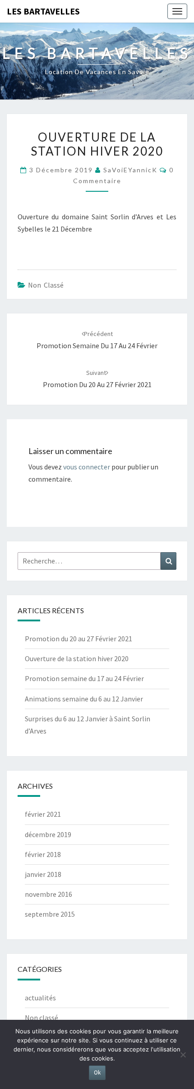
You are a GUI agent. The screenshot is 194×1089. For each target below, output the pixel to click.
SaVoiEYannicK (130, 170)
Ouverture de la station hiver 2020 (77, 658)
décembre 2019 (48, 834)
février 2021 (43, 814)
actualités (40, 997)
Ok (97, 1072)
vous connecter (86, 466)
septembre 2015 (50, 914)
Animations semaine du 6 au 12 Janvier (84, 698)
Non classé (46, 284)
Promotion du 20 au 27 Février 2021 (78, 638)
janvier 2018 (43, 874)
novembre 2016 (48, 894)
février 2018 (43, 854)
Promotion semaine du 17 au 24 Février (84, 678)
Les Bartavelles (43, 11)
